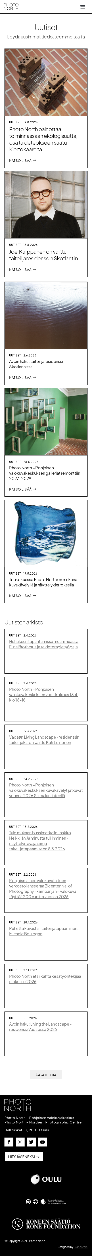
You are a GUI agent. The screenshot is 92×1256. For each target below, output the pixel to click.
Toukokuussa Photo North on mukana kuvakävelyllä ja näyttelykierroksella (43, 582)
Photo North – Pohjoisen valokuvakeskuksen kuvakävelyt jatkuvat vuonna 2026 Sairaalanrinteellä (46, 790)
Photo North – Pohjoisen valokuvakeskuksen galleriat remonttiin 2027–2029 (44, 473)
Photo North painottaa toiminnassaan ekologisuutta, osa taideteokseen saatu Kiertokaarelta (43, 139)
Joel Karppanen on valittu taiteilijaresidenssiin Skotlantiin (43, 254)
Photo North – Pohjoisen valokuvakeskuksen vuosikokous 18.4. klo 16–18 (43, 694)
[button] (83, 7)
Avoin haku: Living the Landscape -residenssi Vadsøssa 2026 (40, 1026)
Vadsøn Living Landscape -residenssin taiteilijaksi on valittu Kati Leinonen (44, 739)
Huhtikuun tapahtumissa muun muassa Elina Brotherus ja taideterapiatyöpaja (43, 644)
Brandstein (81, 1247)
